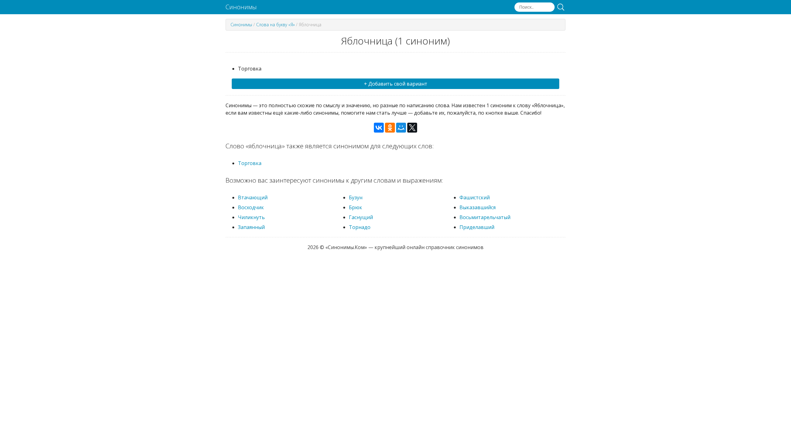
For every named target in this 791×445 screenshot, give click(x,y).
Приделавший (476, 227)
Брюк (355, 207)
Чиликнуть (251, 217)
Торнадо (359, 227)
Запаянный (251, 227)
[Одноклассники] (390, 128)
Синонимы (241, 7)
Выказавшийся (477, 207)
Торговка (249, 163)
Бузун (355, 197)
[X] (412, 128)
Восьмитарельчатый (484, 217)
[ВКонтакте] (379, 128)
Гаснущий (361, 217)
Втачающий (253, 197)
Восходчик (251, 207)
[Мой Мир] (401, 128)
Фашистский (474, 197)
